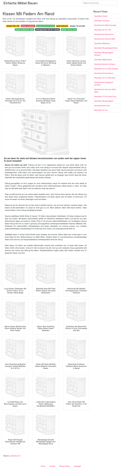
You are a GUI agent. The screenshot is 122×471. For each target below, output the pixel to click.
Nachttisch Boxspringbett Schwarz (103, 53)
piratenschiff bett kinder (45, 26)
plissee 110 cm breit (77, 26)
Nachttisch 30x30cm (102, 20)
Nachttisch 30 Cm (101, 110)
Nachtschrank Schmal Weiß (104, 39)
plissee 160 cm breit (68, 29)
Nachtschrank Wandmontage (105, 25)
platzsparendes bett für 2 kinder (47, 29)
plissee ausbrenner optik (24, 29)
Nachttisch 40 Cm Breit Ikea (104, 78)
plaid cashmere (62, 26)
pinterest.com (15, 455)
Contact (52, 466)
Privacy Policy (64, 466)
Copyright (77, 466)
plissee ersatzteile (28, 26)
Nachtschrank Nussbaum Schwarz (103, 83)
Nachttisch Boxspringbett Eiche (106, 48)
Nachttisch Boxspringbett (103, 101)
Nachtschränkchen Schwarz (104, 64)
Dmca (43, 466)
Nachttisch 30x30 (100, 16)
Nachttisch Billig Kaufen (103, 59)
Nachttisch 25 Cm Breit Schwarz (106, 68)
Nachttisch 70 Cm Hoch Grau (105, 96)
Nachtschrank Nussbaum (103, 73)
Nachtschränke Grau (102, 105)
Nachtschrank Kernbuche (103, 34)
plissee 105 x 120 (13, 26)
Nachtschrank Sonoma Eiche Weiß (105, 90)
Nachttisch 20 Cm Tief (102, 29)
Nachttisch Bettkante (102, 43)
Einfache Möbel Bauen (20, 2)
